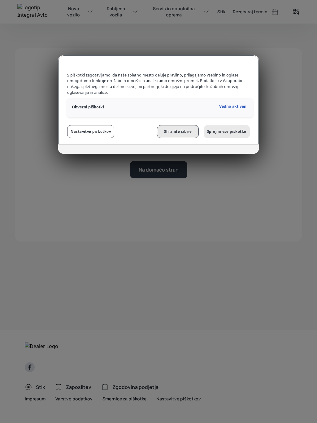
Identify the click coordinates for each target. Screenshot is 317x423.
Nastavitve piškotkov (91, 131)
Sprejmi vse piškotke (226, 131)
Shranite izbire (178, 131)
